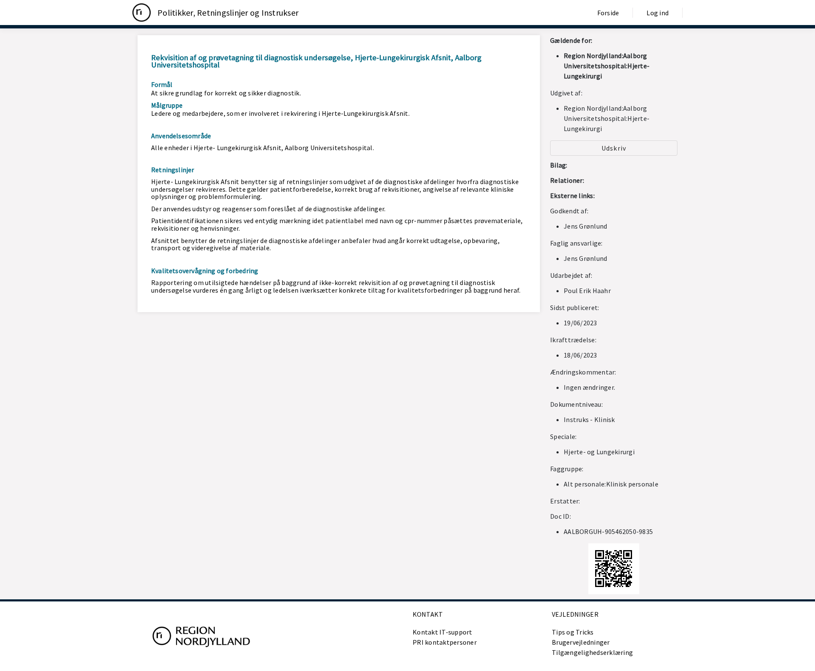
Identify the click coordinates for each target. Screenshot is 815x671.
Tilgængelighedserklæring (592, 652)
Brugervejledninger (581, 642)
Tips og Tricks (573, 632)
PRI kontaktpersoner (445, 642)
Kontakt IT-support (442, 632)
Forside (608, 12)
